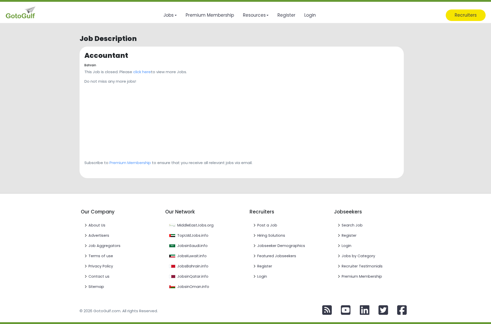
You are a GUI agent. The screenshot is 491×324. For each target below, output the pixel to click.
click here (142, 71)
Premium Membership (130, 162)
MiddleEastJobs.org (195, 225)
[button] (169, 15)
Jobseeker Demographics (281, 245)
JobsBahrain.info (192, 266)
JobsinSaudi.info (192, 245)
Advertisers (98, 235)
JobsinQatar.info (192, 276)
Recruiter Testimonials (362, 266)
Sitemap (96, 286)
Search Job (352, 225)
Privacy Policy (100, 266)
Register (264, 266)
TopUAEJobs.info (192, 235)
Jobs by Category (358, 255)
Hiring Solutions (271, 235)
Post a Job (267, 225)
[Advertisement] (233, 120)
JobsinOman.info (193, 286)
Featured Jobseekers (276, 255)
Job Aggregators (104, 245)
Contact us (98, 276)
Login (262, 276)
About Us (96, 225)
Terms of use (100, 255)
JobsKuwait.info (192, 255)
